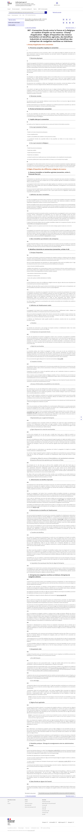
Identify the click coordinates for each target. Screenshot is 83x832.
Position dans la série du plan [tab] (14, 22)
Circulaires (44, 805)
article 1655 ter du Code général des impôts (36, 223)
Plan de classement (16, 9)
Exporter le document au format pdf (63, 19)
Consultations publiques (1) (26, 9)
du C (42, 678)
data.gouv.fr (70, 822)
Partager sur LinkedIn (70, 23)
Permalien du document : (30, 793)
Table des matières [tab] (12, 20)
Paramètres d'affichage (46, 827)
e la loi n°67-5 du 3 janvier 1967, (58, 668)
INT (20, 15)
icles (71, 676)
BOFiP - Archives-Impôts (42, 9)
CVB (23, 15)
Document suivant (70, 27)
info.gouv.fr (44, 822)
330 (38, 507)
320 (35, 507)
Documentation (27, 805)
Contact (9, 803)
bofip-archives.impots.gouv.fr (29, 807)
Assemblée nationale (45, 801)
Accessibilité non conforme (12, 827)
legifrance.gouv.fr (61, 822)
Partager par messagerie (73, 23)
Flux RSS (26, 801)
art (68, 676)
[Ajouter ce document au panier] (67, 19)
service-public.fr (52, 822)
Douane (43, 807)
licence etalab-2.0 (30, 830)
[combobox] (27, 12)
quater (30, 678)
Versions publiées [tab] (12, 25)
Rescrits (35, 9)
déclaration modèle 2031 (53, 750)
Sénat (43, 814)
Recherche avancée (57, 12)
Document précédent (31, 27)
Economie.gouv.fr (45, 810)
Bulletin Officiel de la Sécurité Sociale (48, 803)
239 (35, 678)
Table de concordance (28, 803)
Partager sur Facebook (63, 23)
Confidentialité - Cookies (35, 827)
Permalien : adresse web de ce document (70, 19)
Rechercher (46, 12)
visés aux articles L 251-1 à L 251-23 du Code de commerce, (45, 670)
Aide (8, 801)
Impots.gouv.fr (44, 812)
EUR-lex (43, 808)
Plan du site (27, 827)
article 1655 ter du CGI (45, 234)
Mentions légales (21, 827)
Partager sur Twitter (67, 23)
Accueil (9, 9)
